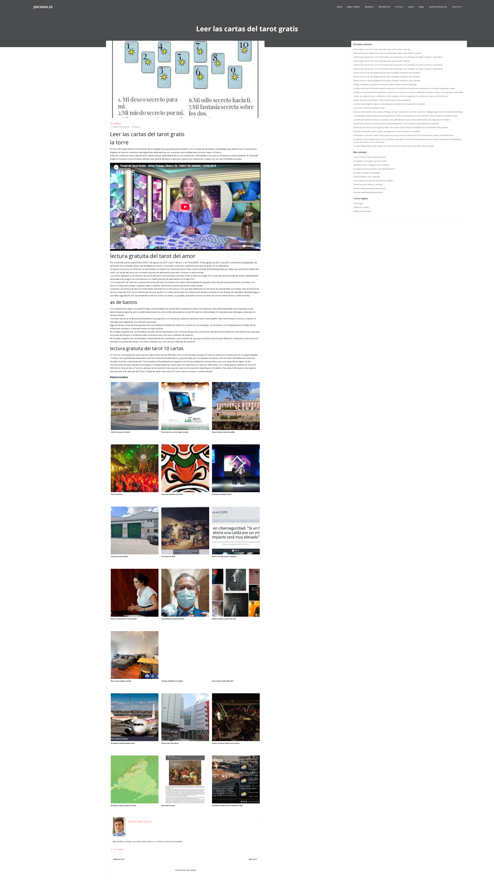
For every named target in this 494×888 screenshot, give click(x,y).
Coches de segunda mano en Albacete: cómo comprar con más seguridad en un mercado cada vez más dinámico (400, 96)
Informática (384, 7)
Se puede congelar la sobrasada (366, 173)
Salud (411, 7)
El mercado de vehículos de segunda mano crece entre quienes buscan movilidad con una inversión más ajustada (400, 127)
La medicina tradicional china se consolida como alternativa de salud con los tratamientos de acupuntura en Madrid (401, 119)
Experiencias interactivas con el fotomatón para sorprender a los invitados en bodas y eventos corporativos (398, 57)
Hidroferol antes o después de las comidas (371, 165)
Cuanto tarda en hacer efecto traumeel (369, 157)
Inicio (339, 7)
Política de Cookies (361, 207)
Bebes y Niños (353, 7)
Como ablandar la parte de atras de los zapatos (373, 180)
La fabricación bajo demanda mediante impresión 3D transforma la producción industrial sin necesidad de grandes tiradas (404, 88)
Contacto (457, 7)
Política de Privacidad (362, 211)
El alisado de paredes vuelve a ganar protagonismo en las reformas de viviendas (386, 131)
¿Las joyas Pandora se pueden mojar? (369, 108)
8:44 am (137, 127)
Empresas (369, 7)
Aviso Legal (358, 203)
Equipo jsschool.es (438, 7)
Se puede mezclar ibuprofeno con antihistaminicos (374, 169)
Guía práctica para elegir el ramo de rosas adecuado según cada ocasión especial (387, 53)
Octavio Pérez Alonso (121, 127)
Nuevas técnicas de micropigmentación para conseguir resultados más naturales (387, 72)
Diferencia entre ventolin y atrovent (368, 184)
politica (117, 123)
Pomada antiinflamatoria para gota (368, 192)
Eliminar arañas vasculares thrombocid (369, 188)
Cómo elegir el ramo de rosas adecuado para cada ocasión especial (381, 49)
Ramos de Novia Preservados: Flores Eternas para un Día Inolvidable (382, 100)
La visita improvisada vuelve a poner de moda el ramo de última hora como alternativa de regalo (393, 146)
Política (399, 7)
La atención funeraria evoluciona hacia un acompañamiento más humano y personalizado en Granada (396, 123)
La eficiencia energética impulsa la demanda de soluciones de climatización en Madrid (389, 104)
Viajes (421, 7)
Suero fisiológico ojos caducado (366, 176)
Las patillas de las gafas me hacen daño (370, 161)
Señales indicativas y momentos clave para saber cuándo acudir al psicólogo (385, 84)
